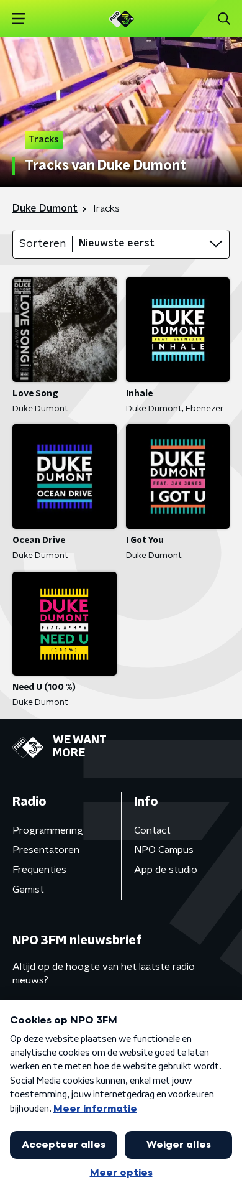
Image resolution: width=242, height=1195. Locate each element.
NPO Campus (164, 850)
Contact (152, 830)
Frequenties (39, 870)
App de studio (165, 870)
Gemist (28, 890)
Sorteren (42, 243)
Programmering (47, 830)
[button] (18, 18)
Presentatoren (45, 850)
